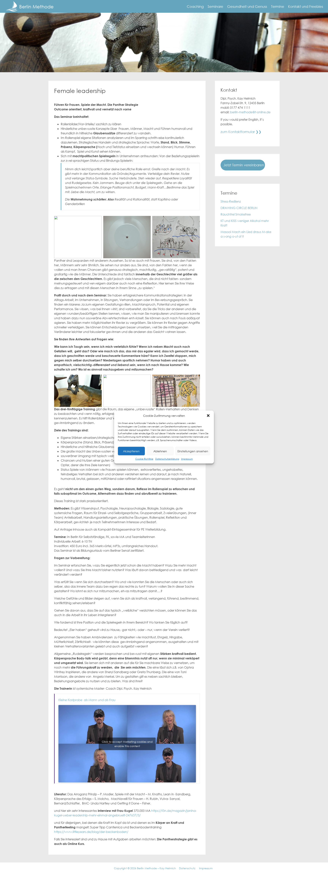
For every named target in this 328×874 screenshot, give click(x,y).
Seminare (215, 6)
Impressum (187, 458)
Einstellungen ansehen (192, 451)
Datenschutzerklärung (167, 458)
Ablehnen (160, 451)
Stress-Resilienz (231, 201)
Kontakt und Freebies (305, 6)
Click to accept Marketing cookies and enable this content (127, 744)
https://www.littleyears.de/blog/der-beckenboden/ (91, 832)
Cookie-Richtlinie (144, 458)
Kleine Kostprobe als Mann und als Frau (87, 700)
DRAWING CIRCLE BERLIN (239, 208)
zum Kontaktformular (238, 132)
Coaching (195, 6)
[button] (208, 416)
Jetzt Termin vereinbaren (243, 165)
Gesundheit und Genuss (247, 6)
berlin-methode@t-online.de (250, 112)
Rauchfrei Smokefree (236, 214)
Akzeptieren (131, 451)
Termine (277, 6)
